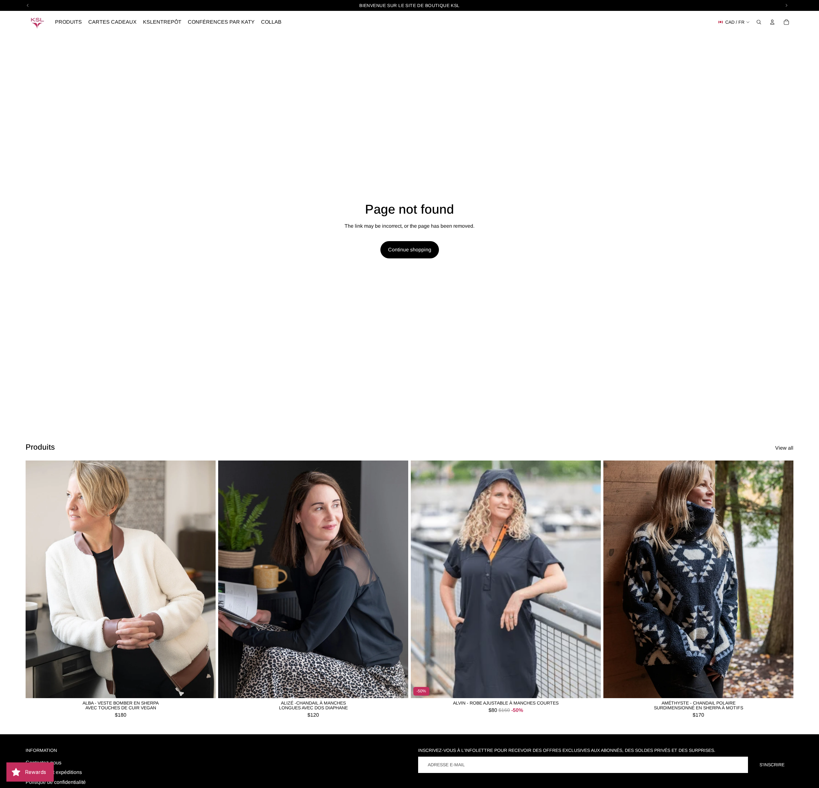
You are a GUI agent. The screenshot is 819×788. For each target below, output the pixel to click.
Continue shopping (409, 249)
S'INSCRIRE (771, 764)
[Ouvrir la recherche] (759, 22)
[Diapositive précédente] (35, 579)
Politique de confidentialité (56, 782)
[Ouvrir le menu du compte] (772, 22)
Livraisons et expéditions (54, 772)
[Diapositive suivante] (206, 579)
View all (784, 448)
